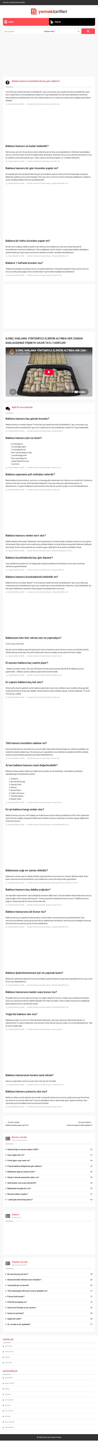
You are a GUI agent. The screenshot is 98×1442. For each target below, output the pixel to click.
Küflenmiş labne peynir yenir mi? (17, 1125)
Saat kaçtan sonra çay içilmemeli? (21, 1183)
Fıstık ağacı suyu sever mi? (18, 1160)
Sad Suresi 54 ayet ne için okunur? (21, 1308)
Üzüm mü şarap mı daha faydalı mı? (79, 1125)
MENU (11, 22)
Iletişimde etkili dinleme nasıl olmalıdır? (24, 1280)
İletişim (7, 1357)
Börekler (8, 1405)
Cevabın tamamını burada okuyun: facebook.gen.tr (45, 431)
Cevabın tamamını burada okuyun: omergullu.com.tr (45, 1085)
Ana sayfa (8, 1346)
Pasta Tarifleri (10, 1383)
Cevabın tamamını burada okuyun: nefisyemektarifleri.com (48, 256)
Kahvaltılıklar (9, 1427)
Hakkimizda (9, 1352)
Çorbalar (8, 1394)
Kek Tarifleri (9, 1411)
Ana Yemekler (10, 1422)
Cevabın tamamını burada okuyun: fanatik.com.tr (44, 675)
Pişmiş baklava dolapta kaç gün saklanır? (24, 1166)
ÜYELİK (58, 22)
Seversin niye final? (15, 1313)
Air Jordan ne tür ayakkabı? (18, 1324)
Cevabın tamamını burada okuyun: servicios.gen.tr (45, 1029)
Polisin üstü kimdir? (15, 1297)
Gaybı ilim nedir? (14, 1319)
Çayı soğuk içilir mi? (15, 1155)
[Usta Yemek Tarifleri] (49, 11)
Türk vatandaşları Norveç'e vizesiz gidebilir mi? (27, 1291)
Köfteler (8, 1416)
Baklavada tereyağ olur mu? (19, 1188)
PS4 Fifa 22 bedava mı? (17, 1302)
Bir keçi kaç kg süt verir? (17, 1274)
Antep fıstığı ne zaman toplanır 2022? (23, 1149)
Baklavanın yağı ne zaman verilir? (21, 1172)
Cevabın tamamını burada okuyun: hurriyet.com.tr (44, 275)
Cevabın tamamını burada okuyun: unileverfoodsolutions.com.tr (49, 551)
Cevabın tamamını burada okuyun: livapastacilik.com (45, 570)
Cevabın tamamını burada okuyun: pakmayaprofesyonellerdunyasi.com (52, 883)
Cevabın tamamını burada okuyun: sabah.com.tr (44, 467)
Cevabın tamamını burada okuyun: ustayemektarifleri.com (47, 183)
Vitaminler (8, 1362)
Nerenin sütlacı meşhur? (17, 1194)
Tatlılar (7, 1389)
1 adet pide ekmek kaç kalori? (20, 1200)
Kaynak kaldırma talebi (16, 104)
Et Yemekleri (9, 1400)
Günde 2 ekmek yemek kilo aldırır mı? (23, 1177)
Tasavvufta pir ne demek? (18, 1285)
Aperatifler (9, 1378)
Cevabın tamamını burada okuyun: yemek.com (43, 104)
